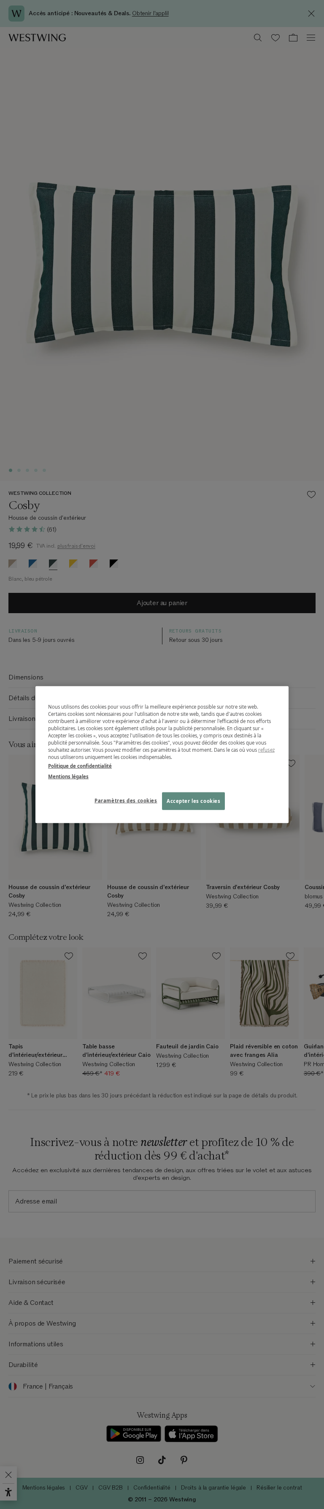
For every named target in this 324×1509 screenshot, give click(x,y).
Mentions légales (68, 776)
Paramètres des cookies (125, 800)
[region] (162, 754)
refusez (266, 750)
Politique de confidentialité (80, 766)
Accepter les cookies (193, 801)
